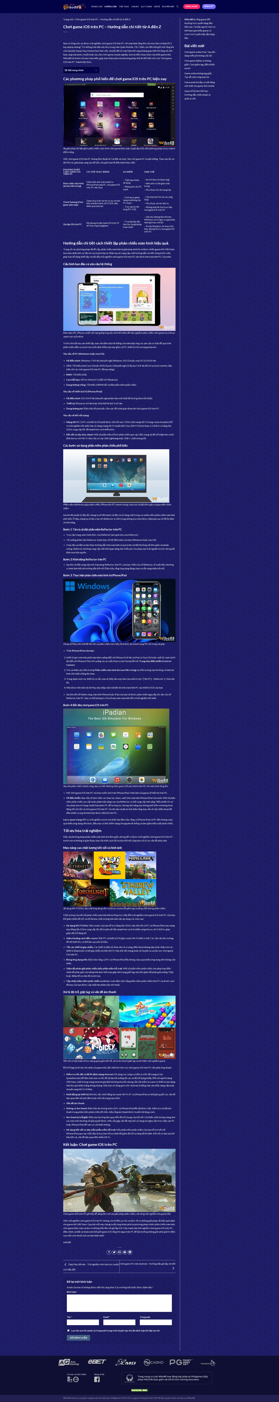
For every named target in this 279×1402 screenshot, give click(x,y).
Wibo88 (67, 58)
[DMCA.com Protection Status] (139, 1390)
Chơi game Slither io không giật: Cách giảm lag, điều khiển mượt (199, 64)
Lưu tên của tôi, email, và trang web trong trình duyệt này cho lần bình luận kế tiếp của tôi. (115, 1330)
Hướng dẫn (110, 6)
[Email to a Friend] (119, 1252)
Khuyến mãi (168, 6)
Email (106, 1317)
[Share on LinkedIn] (130, 1252)
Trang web (145, 1317)
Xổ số (157, 6)
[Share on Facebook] (109, 1252)
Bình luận (72, 1292)
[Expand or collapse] (96, 70)
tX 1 (95, 379)
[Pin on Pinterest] (124, 1252)
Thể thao (124, 6)
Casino (135, 6)
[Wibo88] (74, 6)
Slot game (146, 6)
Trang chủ (96, 6)
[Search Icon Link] (177, 6)
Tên (69, 1317)
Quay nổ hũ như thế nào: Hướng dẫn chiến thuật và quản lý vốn (197, 94)
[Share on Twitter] (114, 1252)
